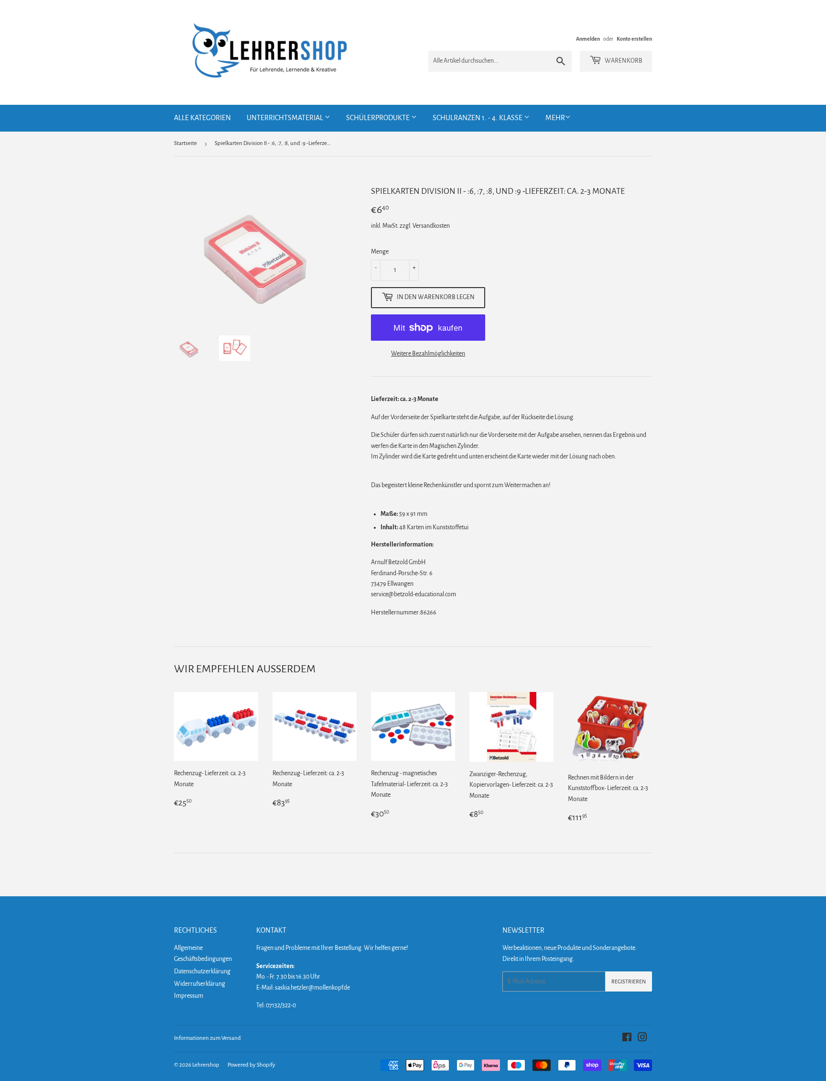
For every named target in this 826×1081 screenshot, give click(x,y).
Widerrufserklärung (199, 984)
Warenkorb (623, 60)
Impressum (188, 995)
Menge (380, 251)
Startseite (185, 143)
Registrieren (628, 981)
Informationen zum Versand (207, 1038)
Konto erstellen (634, 39)
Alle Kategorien (202, 118)
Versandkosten (431, 226)
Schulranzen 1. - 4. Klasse (478, 118)
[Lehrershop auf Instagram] (642, 1039)
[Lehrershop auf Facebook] (627, 1039)
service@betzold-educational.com (413, 594)
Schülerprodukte (378, 118)
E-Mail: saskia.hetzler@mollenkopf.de (303, 987)
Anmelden (588, 39)
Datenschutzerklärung (202, 971)
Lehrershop (205, 1065)
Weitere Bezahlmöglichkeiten (428, 353)
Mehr (555, 118)
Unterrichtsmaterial (286, 118)
